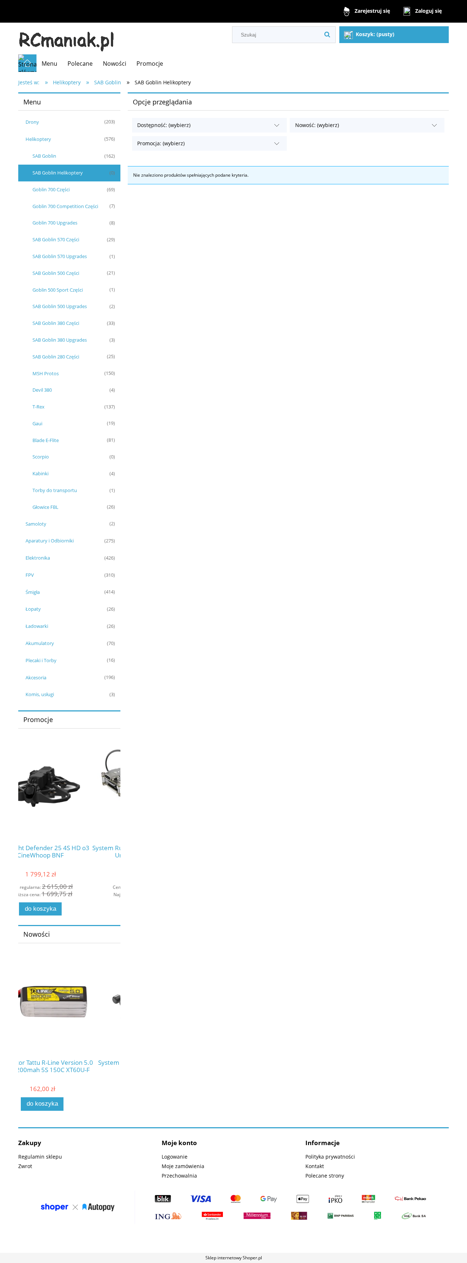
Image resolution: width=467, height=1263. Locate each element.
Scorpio (40, 456)
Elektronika (38, 557)
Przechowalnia (179, 1175)
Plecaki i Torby (41, 660)
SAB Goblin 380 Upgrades (59, 340)
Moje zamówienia (183, 1166)
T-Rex (38, 406)
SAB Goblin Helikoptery (57, 172)
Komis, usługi (40, 694)
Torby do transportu (54, 490)
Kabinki (40, 473)
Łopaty (33, 609)
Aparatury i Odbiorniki (50, 540)
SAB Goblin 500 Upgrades (59, 306)
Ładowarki (37, 626)
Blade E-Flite (45, 440)
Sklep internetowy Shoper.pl (233, 1258)
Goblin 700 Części (51, 189)
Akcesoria (36, 677)
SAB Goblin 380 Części (55, 323)
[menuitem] (49, 63)
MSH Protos (45, 373)
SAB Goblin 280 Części (55, 356)
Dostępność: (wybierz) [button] (163, 125)
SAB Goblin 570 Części (55, 239)
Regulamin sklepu (40, 1156)
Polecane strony (324, 1175)
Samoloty (36, 524)
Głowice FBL (45, 507)
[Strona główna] (66, 38)
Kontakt (314, 1166)
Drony (32, 122)
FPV (30, 575)
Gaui (37, 423)
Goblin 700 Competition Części (65, 206)
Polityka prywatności (330, 1156)
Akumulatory (40, 643)
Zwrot (25, 1166)
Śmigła (33, 592)
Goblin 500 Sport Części (57, 290)
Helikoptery (38, 139)
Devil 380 (42, 390)
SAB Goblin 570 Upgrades (59, 256)
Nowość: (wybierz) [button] (317, 125)
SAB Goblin (44, 156)
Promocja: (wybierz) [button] (161, 143)
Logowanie (175, 1156)
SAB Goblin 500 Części (55, 273)
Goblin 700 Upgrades (54, 222)
